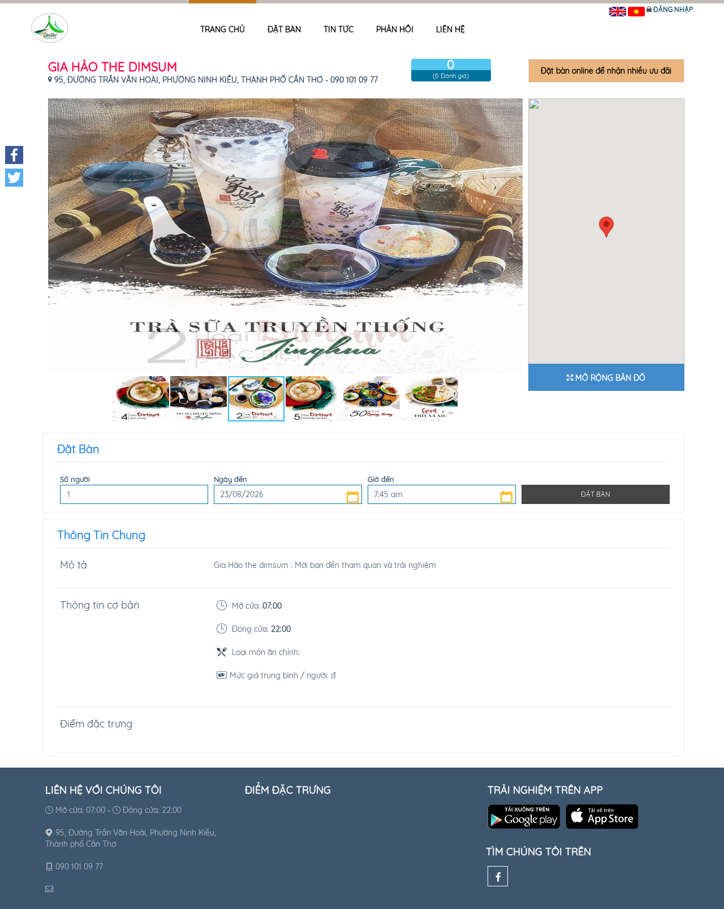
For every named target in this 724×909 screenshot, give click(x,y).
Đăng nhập (673, 9)
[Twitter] (14, 177)
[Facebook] (498, 876)
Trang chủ (222, 29)
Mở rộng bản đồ (609, 378)
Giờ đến (381, 479)
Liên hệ (450, 29)
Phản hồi (394, 29)
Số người (75, 479)
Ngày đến (230, 479)
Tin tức (339, 29)
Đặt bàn (284, 29)
